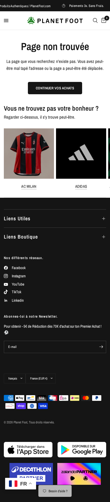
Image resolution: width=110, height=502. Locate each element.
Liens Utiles (17, 218)
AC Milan (28, 186)
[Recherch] (95, 20)
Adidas (81, 186)
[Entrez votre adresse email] (101, 347)
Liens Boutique (21, 236)
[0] (103, 20)
